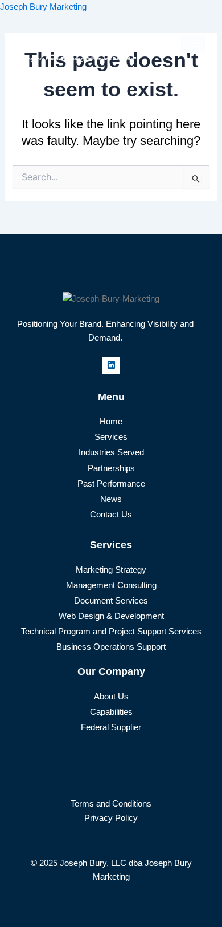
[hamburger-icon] (193, 43)
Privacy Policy (111, 818)
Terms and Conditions (111, 803)
